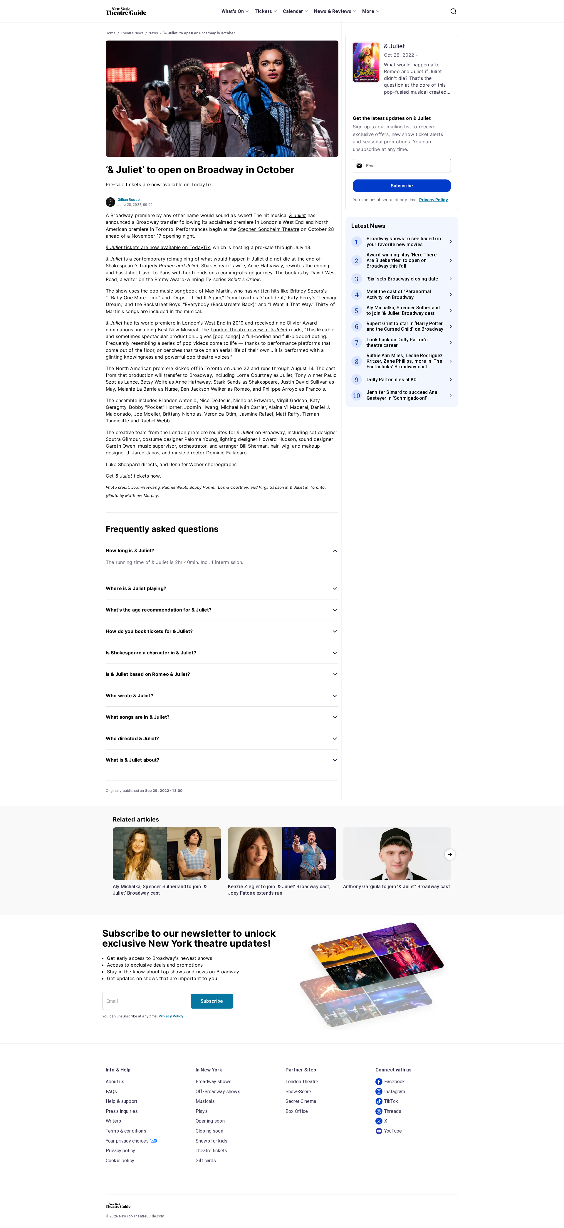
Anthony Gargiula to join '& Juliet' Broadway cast (396, 886)
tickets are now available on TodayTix (158, 247)
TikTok (391, 1101)
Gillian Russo (129, 200)
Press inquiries (122, 1111)
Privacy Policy (433, 199)
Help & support (121, 1101)
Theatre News (132, 33)
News (153, 33)
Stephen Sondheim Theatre (268, 229)
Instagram (394, 1091)
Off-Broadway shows (218, 1091)
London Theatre (302, 1081)
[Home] (126, 11)
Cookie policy (120, 1160)
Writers (113, 1121)
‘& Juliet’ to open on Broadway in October (199, 33)
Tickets (263, 11)
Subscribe (402, 186)
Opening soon (210, 1121)
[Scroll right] (450, 855)
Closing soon (209, 1131)
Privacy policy (120, 1150)
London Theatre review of (249, 329)
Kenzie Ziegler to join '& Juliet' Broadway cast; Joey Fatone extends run (279, 890)
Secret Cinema (301, 1101)
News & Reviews (332, 11)
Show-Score (298, 1091)
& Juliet (394, 46)
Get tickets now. (133, 476)
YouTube (393, 1131)
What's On (232, 11)
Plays (202, 1111)
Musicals (205, 1101)
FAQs (111, 1091)
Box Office (297, 1111)
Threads (392, 1111)
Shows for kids (211, 1141)
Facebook (394, 1081)
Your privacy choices (127, 1141)
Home (111, 33)
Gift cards (206, 1160)
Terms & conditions (126, 1131)
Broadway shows (213, 1081)
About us (115, 1081)
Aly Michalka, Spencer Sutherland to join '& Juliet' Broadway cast (160, 890)
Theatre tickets (211, 1150)
